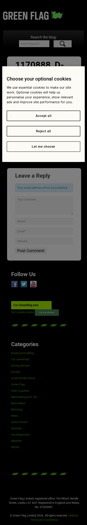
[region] (43, 114)
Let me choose (43, 146)
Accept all (44, 116)
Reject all (43, 131)
